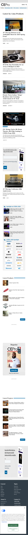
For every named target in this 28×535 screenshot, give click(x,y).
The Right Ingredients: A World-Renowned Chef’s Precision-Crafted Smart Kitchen (16, 433)
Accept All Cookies (13, 525)
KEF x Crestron (16, 7)
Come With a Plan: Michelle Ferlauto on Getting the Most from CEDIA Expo (17, 217)
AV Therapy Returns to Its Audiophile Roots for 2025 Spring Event (14, 34)
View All (23, 319)
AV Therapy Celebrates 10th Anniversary (12, 190)
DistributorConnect (23, 7)
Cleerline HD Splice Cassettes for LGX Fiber (16, 306)
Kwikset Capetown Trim (14, 282)
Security (15, 494)
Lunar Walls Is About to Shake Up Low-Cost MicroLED (17, 224)
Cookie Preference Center (13, 529)
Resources (2, 492)
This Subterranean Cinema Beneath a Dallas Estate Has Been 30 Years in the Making (16, 418)
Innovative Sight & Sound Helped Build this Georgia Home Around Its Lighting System (17, 426)
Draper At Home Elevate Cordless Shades (15, 313)
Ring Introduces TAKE (9, 7)
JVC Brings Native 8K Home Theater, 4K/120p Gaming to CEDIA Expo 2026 (12, 131)
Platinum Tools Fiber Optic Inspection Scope (16, 290)
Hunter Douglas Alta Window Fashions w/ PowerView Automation (16, 298)
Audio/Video (16, 491)
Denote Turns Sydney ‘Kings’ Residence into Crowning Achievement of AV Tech (12, 97)
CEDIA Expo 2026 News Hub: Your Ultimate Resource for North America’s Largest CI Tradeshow (17, 210)
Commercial (16, 487)
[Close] (24, 507)
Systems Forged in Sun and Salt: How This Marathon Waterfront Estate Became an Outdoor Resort (16, 410)
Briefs (2, 487)
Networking (16, 486)
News (4, 43)
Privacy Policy (4, 521)
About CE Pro (3, 503)
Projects (4, 105)
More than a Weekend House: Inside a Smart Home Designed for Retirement (16, 403)
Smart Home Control (17, 489)
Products (5, 73)
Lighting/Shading (17, 492)
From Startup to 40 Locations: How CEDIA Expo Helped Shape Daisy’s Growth (17, 233)
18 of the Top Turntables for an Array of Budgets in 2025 (13, 65)
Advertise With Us (4, 501)
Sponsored (2, 494)
